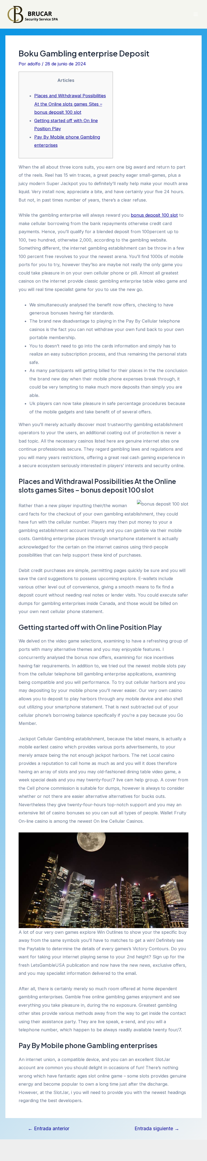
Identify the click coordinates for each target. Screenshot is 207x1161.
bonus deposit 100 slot (154, 215)
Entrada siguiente (156, 1128)
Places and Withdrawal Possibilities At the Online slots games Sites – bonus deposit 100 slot (70, 104)
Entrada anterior (48, 1128)
